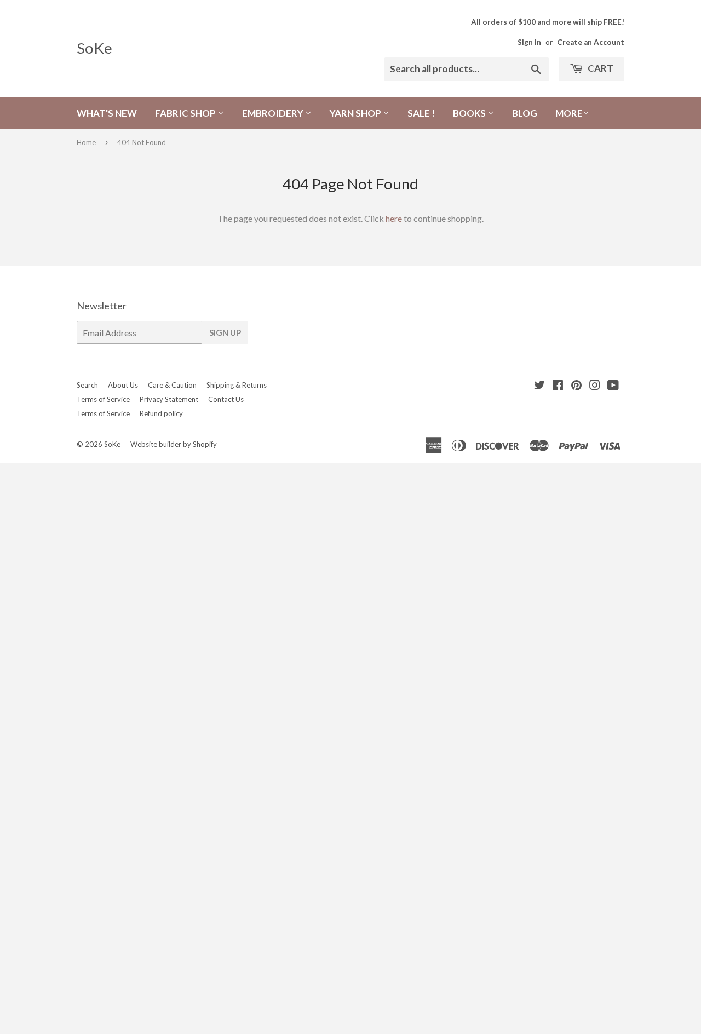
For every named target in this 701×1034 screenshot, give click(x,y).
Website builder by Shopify (173, 444)
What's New (107, 113)
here (394, 218)
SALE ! (421, 113)
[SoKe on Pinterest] (576, 386)
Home (86, 142)
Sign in (529, 42)
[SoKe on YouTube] (613, 386)
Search (87, 385)
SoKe (94, 48)
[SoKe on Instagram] (594, 386)
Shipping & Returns (236, 385)
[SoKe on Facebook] (558, 386)
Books (470, 113)
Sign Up (225, 332)
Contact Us (226, 399)
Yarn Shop (356, 113)
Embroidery (273, 113)
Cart (599, 68)
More (569, 113)
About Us (123, 385)
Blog (524, 113)
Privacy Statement (169, 399)
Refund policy (161, 413)
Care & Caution (172, 385)
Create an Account (590, 42)
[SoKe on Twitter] (539, 386)
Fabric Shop (186, 113)
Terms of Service (103, 399)
